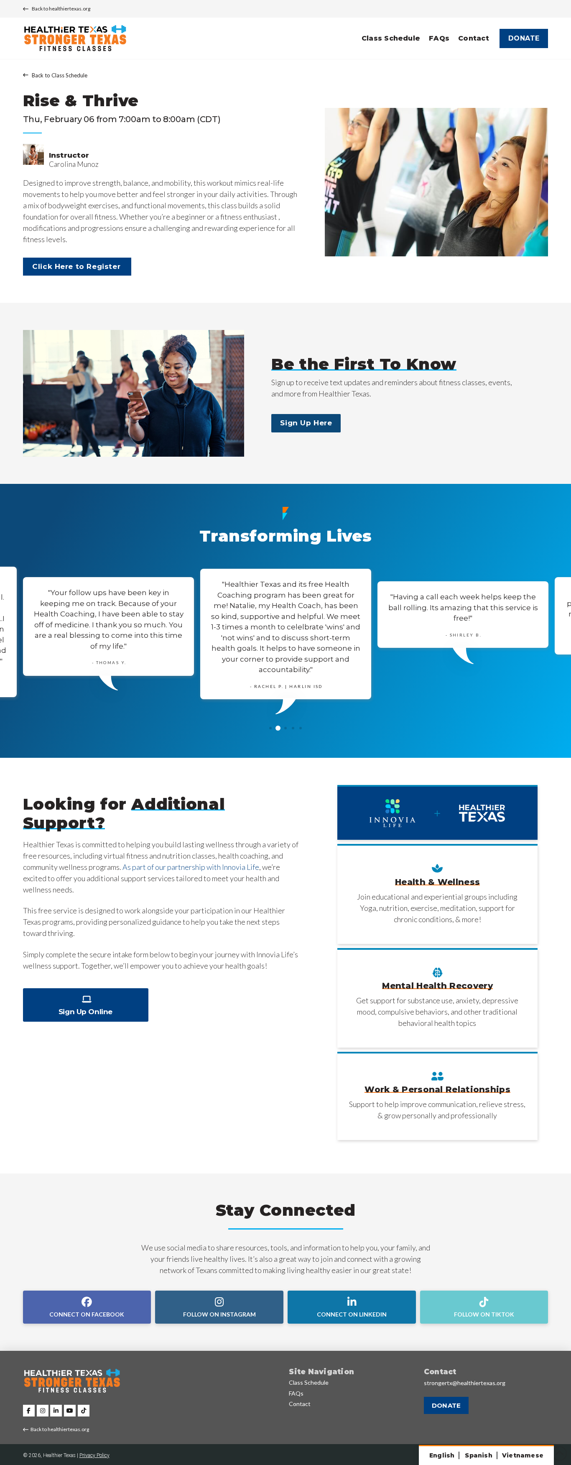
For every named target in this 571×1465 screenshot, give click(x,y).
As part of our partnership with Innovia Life (190, 867)
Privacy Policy (94, 1455)
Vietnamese (522, 1455)
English (441, 1455)
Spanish (478, 1455)
